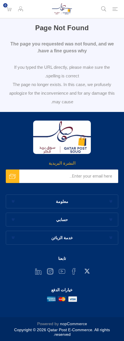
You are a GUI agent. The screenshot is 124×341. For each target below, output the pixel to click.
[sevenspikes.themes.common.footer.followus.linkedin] (38, 271)
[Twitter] (85, 269)
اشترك (12, 176)
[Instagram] (50, 271)
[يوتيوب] (62, 271)
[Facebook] (73, 271)
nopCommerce (73, 323)
